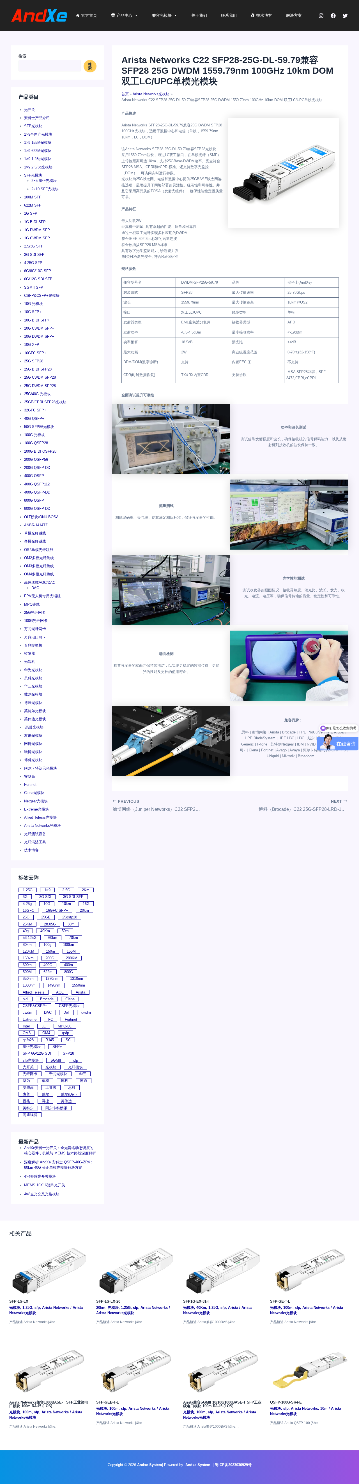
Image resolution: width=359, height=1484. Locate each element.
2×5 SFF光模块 (44, 181)
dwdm (86, 1012)
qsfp (65, 1033)
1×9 (47, 890)
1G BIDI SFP (35, 222)
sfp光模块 (31, 1060)
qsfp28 (28, 1040)
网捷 (45, 1101)
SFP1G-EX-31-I (196, 1301)
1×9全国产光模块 (38, 134)
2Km (85, 890)
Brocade (47, 999)
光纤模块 (75, 1067)
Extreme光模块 (36, 809)
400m (68, 965)
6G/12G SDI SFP (38, 279)
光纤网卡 (30, 1074)
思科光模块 (33, 678)
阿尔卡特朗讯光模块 (40, 768)
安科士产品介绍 (37, 118)
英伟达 (66, 1101)
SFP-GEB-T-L (107, 1402)
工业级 (50, 1087)
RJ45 (49, 1040)
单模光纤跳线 (35, 533)
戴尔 (45, 1094)
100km (68, 945)
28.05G (50, 924)
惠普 (26, 1094)
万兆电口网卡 (35, 637)
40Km (45, 931)
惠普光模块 (33, 727)
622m (47, 972)
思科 (71, 1087)
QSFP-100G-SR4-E (286, 1402)
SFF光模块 (33, 175)
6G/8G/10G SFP (37, 271)
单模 (45, 1080)
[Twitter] (345, 15)
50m (65, 931)
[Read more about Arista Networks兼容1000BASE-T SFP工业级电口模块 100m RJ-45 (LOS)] (49, 1370)
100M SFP (33, 197)
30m (71, 924)
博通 (83, 1080)
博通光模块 (33, 703)
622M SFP (33, 205)
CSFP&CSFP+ (35, 1006)
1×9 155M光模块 (37, 142)
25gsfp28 (69, 917)
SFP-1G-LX (18, 1301)
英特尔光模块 (35, 711)
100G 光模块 (34, 435)
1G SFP (30, 213)
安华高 (29, 776)
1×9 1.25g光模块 (37, 159)
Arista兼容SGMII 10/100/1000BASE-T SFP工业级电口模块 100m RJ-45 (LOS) (222, 1404)
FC (50, 1019)
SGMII (55, 1060)
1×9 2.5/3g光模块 (38, 167)
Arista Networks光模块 (42, 825)
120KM (28, 951)
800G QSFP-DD (37, 508)
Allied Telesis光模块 (40, 817)
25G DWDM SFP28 (40, 386)
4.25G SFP (33, 263)
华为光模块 (33, 670)
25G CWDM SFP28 (40, 377)
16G (86, 904)
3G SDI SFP (34, 255)
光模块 (50, 1067)
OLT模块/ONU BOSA (41, 517)
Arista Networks (55, 1307)
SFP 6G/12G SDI (37, 1053)
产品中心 (124, 15)
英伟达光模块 (35, 719)
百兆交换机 (33, 645)
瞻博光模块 (33, 752)
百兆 (26, 1101)
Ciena (70, 999)
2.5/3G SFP (33, 246)
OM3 (27, 1033)
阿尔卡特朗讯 (56, 1108)
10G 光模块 (33, 304)
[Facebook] (333, 15)
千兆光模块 (58, 1074)
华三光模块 (33, 686)
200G (49, 958)
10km (66, 904)
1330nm (29, 985)
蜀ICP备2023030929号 (233, 1465)
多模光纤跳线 (35, 541)
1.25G (28, 890)
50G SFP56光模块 (39, 427)
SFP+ (57, 1047)
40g (26, 931)
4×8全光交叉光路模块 (41, 1194)
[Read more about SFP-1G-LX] (49, 1269)
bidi (25, 999)
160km (28, 958)
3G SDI (45, 897)
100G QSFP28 (36, 443)
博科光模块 (33, 760)
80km (27, 945)
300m (27, 965)
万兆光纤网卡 (35, 629)
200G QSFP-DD (37, 468)
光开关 (29, 110)
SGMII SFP (33, 287)
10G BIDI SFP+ (37, 320)
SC (68, 1040)
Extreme (29, 1019)
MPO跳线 (32, 604)
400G (47, 965)
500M (27, 972)
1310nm (76, 978)
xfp (75, 1060)
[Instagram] (321, 15)
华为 (26, 1080)
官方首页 (89, 15)
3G (25, 897)
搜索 (22, 56)
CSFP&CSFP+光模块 (41, 295)
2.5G (66, 890)
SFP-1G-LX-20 (108, 1301)
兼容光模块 (162, 15)
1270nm (51, 978)
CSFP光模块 (69, 1006)
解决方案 (294, 15)
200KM (71, 958)
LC (44, 1026)
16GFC (28, 910)
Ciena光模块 (34, 793)
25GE (45, 917)
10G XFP (31, 344)
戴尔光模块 (33, 694)
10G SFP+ (33, 312)
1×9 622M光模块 (37, 151)
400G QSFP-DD (37, 492)
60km (52, 938)
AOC (60, 992)
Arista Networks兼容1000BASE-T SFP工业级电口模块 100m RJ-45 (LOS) (48, 1404)
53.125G (29, 938)
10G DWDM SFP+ (39, 336)
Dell (66, 1012)
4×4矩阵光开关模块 (40, 1176)
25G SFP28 (33, 361)
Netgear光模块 (36, 801)
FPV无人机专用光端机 (42, 596)
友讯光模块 (33, 735)
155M (71, 951)
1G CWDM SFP (37, 238)
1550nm (78, 985)
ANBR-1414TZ (36, 525)
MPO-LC (65, 1026)
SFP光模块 (33, 126)
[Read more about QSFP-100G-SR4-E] (310, 1370)
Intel (26, 1026)
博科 (64, 1080)
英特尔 (28, 1108)
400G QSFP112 (37, 484)
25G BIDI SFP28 (38, 369)
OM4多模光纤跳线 (39, 574)
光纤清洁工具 (35, 842)
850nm (28, 978)
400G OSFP (34, 476)
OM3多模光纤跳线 (39, 566)
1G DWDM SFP (37, 230)
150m (50, 951)
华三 (82, 1074)
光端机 (29, 661)
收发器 (29, 653)
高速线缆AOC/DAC (39, 582)
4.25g (27, 904)
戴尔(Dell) (69, 1094)
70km (73, 938)
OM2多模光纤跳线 (39, 558)
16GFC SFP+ (35, 353)
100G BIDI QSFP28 (40, 451)
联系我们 (229, 15)
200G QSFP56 (36, 459)
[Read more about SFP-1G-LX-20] (136, 1269)
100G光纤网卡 (35, 621)
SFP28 (68, 1053)
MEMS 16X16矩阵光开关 (44, 1185)
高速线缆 (30, 1115)
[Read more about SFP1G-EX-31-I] (223, 1269)
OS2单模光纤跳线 (38, 550)
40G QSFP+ (34, 418)
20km (84, 910)
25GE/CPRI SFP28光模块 (45, 402)
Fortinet (30, 784)
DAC (35, 588)
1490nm (53, 985)
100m (288, 1307)
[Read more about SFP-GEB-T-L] (136, 1370)
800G (68, 972)
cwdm (27, 1012)
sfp (37, 1307)
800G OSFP (34, 500)
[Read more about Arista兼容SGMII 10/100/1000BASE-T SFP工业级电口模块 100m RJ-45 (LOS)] (223, 1370)
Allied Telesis (33, 992)
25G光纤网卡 (34, 612)
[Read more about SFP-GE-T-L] (310, 1269)
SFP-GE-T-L (280, 1301)
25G (26, 917)
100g (47, 945)
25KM (27, 924)
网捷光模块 (33, 744)
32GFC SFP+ (35, 410)
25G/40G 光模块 (37, 394)
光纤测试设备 (35, 834)
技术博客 (264, 15)
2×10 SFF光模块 (45, 189)
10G (46, 904)
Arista (80, 992)
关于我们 (199, 15)
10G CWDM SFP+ (39, 328)
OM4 (46, 1033)
